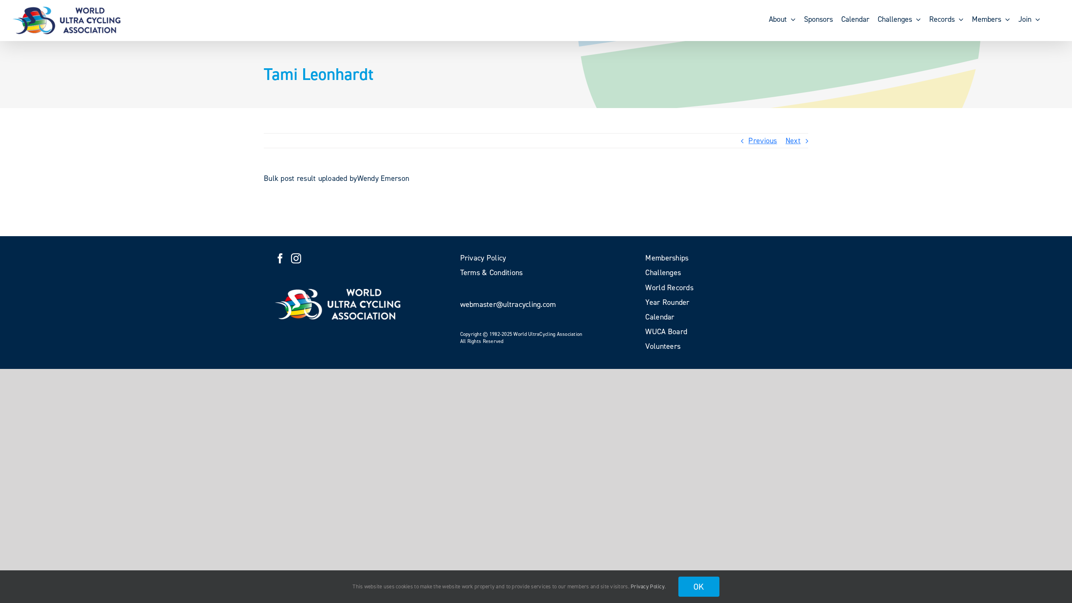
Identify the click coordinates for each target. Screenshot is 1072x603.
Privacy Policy (648, 586)
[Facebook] (280, 258)
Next (793, 141)
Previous (762, 141)
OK (698, 586)
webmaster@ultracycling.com (508, 304)
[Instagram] (296, 258)
